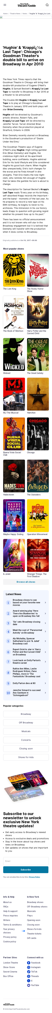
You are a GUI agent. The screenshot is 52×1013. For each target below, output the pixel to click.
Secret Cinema (10, 971)
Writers (6, 920)
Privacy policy (10, 937)
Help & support (10, 911)
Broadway (26, 714)
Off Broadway (26, 722)
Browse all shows (26, 582)
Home (5, 14)
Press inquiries (10, 915)
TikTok (34, 971)
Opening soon (33, 920)
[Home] (27, 5)
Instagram (36, 967)
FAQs (5, 906)
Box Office (8, 976)
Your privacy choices (9, 931)
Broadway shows (35, 902)
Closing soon (26, 748)
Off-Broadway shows (37, 906)
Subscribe (26, 869)
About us (7, 902)
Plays (30, 915)
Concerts (26, 740)
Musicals (26, 731)
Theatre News (15, 14)
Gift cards (31, 938)
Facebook (35, 962)
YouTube (35, 985)
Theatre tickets (34, 933)
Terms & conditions (12, 924)
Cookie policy (9, 941)
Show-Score (9, 967)
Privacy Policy (34, 877)
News (25, 14)
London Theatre (10, 962)
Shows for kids (26, 757)
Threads (35, 976)
